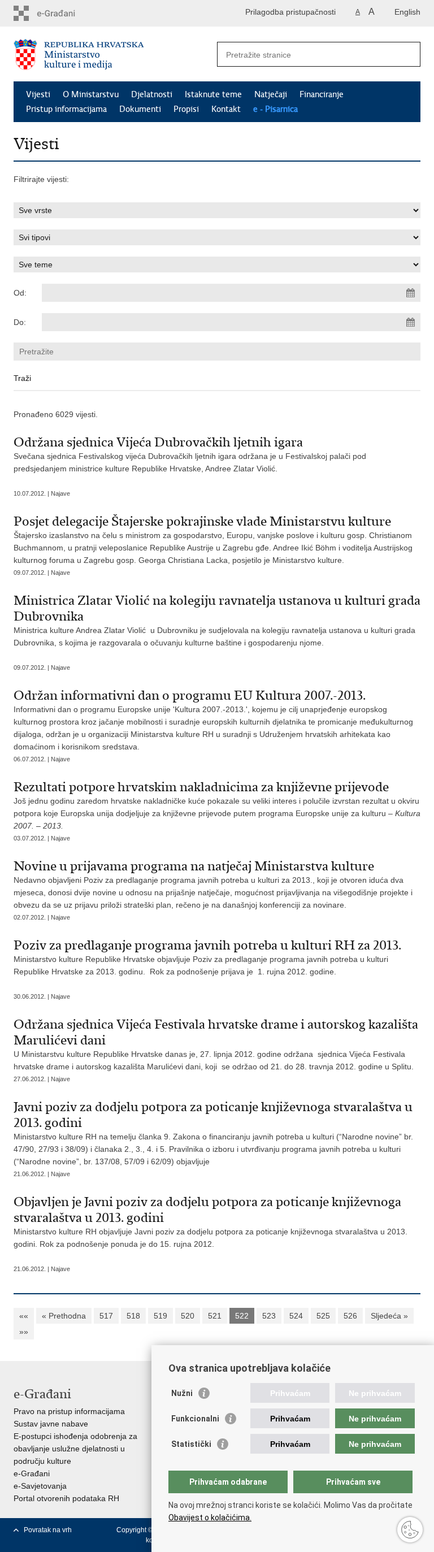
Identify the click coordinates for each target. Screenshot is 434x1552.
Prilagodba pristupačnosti (290, 11)
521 (215, 1315)
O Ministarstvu (91, 94)
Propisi (186, 109)
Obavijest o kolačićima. (209, 1517)
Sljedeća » (389, 1315)
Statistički (191, 1444)
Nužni (182, 1393)
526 (350, 1315)
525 (323, 1315)
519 (160, 1315)
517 (106, 1315)
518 (133, 1315)
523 (269, 1315)
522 (242, 1315)
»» (23, 1331)
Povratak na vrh (48, 1530)
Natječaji (270, 94)
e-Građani (32, 1473)
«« (23, 1315)
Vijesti (38, 94)
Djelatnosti (151, 94)
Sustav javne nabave (51, 1423)
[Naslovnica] (115, 54)
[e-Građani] (62, 13)
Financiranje (322, 94)
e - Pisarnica (275, 109)
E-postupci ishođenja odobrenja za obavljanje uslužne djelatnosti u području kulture (75, 1449)
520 (187, 1315)
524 (296, 1315)
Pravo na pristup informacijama (69, 1411)
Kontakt (226, 109)
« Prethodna (64, 1315)
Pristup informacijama (66, 109)
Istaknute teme (213, 94)
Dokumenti (140, 109)
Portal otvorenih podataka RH (66, 1498)
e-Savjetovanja (40, 1485)
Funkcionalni (195, 1418)
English (407, 11)
